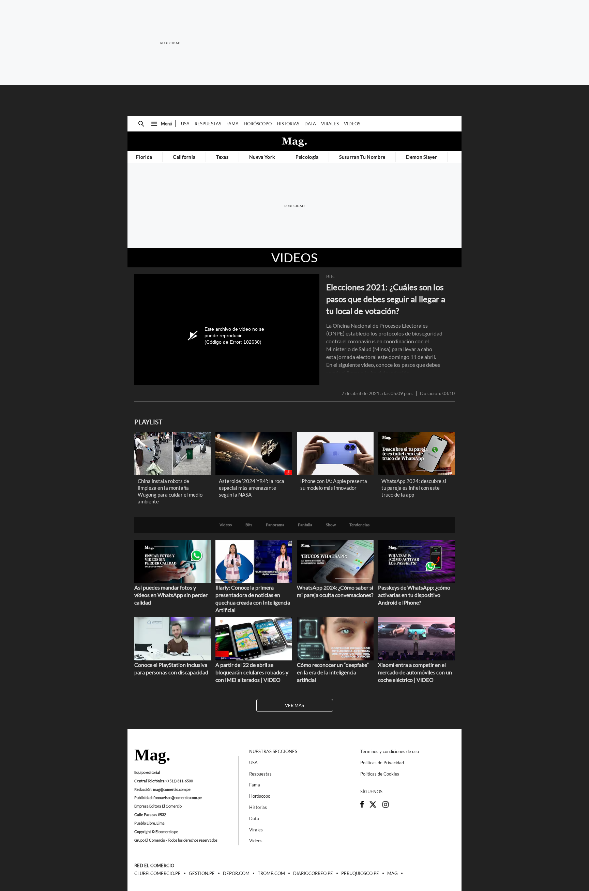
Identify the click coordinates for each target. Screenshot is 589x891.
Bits (330, 276)
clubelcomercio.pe (157, 873)
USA (185, 123)
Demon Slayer (421, 157)
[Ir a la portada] (152, 757)
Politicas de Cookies (379, 774)
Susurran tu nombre (362, 157)
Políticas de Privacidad (382, 762)
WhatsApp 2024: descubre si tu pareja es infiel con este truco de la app (413, 488)
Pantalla (305, 525)
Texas (222, 157)
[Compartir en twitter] (373, 806)
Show (331, 525)
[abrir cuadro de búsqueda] (141, 124)
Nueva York (262, 157)
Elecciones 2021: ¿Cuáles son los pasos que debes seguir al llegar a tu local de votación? (385, 299)
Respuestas (208, 123)
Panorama (275, 525)
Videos (352, 123)
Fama (232, 123)
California (184, 157)
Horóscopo (258, 123)
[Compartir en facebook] (362, 806)
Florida (144, 157)
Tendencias (359, 525)
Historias (288, 123)
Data (310, 123)
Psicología (307, 157)
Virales (330, 123)
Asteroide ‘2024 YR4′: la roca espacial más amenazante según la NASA (251, 488)
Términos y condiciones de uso (389, 751)
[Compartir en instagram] (385, 806)
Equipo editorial (147, 772)
